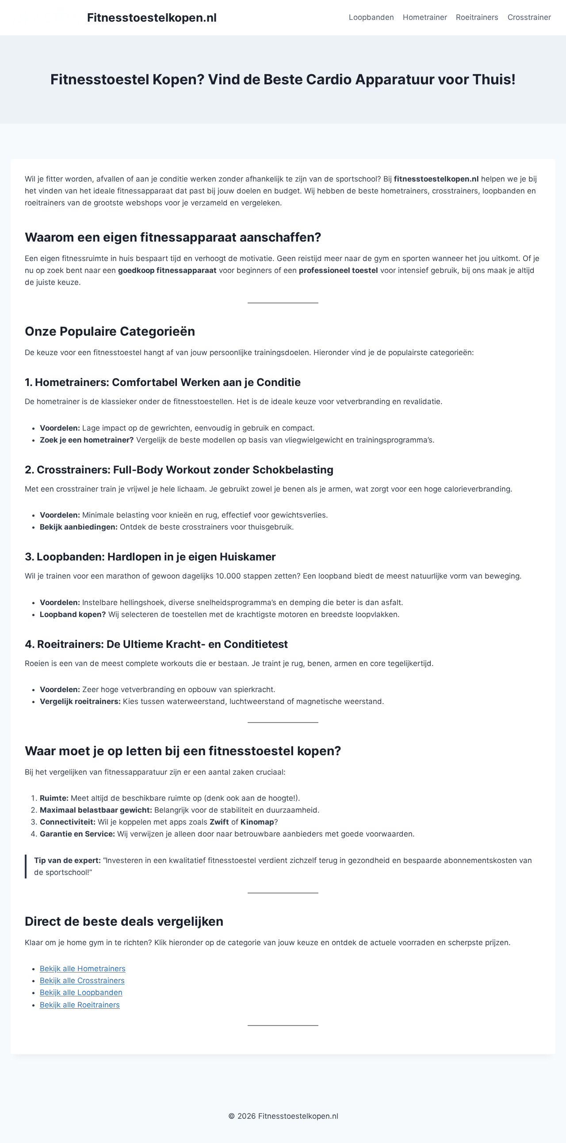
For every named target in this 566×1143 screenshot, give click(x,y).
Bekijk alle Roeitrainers (80, 1004)
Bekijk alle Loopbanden (81, 992)
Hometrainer (425, 17)
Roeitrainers (477, 17)
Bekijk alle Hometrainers (83, 968)
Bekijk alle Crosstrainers (82, 980)
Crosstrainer (529, 17)
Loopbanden (371, 17)
